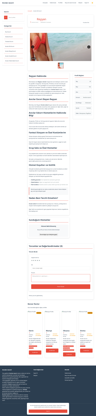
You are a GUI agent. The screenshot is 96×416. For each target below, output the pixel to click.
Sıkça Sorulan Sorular (70, 3)
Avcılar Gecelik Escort (11, 56)
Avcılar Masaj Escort (10, 51)
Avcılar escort (8, 3)
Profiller (60, 3)
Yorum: (33, 272)
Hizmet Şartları (69, 380)
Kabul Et (48, 411)
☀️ (92, 3)
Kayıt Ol (87, 3)
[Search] (5, 17)
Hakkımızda (53, 3)
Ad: (32, 265)
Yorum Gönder (60, 286)
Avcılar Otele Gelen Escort (12, 61)
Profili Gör (35, 352)
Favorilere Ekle (86, 22)
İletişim (80, 3)
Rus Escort (8, 32)
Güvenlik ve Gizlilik (70, 378)
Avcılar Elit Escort (9, 46)
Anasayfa (45, 3)
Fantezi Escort (9, 37)
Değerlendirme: (35, 257)
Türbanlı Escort (9, 41)
